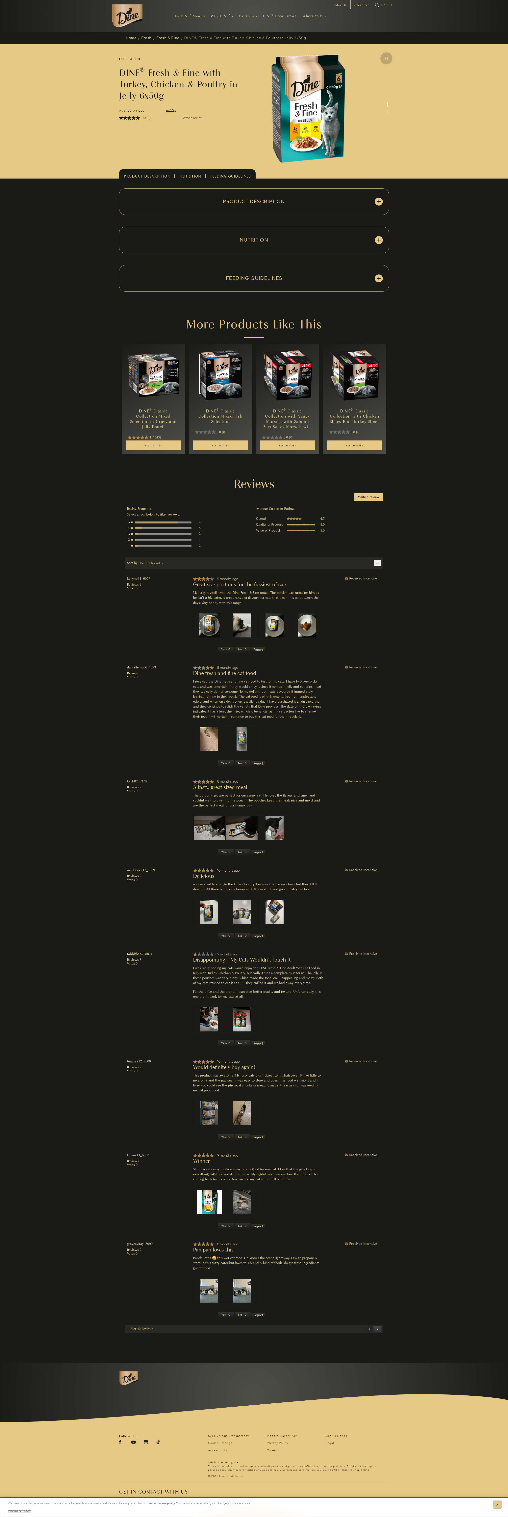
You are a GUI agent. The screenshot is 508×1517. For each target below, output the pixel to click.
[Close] (497, 1504)
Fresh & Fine (168, 38)
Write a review (192, 118)
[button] (386, 58)
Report (258, 650)
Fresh (146, 38)
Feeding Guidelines (230, 176)
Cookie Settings (220, 1443)
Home (131, 38)
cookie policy (166, 1503)
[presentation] (209, 625)
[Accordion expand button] (379, 202)
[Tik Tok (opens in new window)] (158, 1444)
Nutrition (190, 176)
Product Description (147, 176)
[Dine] (140, 1378)
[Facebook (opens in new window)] (120, 1444)
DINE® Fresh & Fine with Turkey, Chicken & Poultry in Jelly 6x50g (245, 38)
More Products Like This (254, 324)
